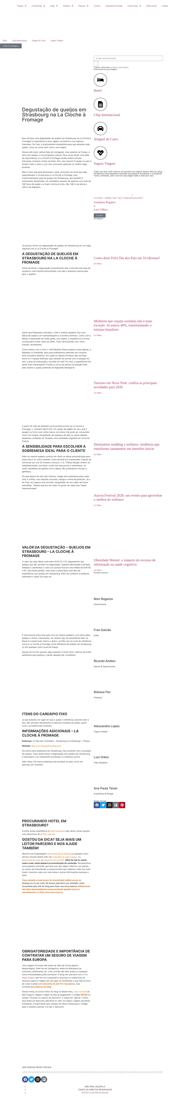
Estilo (52, 6)
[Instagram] (109, 805)
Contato (165, 6)
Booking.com (27, 883)
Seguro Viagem (57, 40)
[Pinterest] (122, 805)
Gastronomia (37, 6)
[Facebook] (97, 805)
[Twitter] (103, 805)
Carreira (97, 6)
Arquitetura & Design (113, 6)
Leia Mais (99, 215)
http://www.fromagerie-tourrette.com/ (46, 746)
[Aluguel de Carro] (100, 128)
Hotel (5, 40)
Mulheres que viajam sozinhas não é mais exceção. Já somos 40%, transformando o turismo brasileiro (123, 325)
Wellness (66, 6)
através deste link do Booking (59, 854)
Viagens (20, 6)
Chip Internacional (19, 40)
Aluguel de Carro (39, 40)
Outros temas (132, 6)
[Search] (96, 63)
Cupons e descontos (111, 67)
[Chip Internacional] (100, 104)
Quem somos (151, 6)
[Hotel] (100, 80)
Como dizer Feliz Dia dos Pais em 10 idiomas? (127, 258)
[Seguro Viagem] (100, 153)
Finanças (81, 6)
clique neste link (80, 992)
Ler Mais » (98, 264)
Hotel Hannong (56, 831)
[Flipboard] (116, 805)
